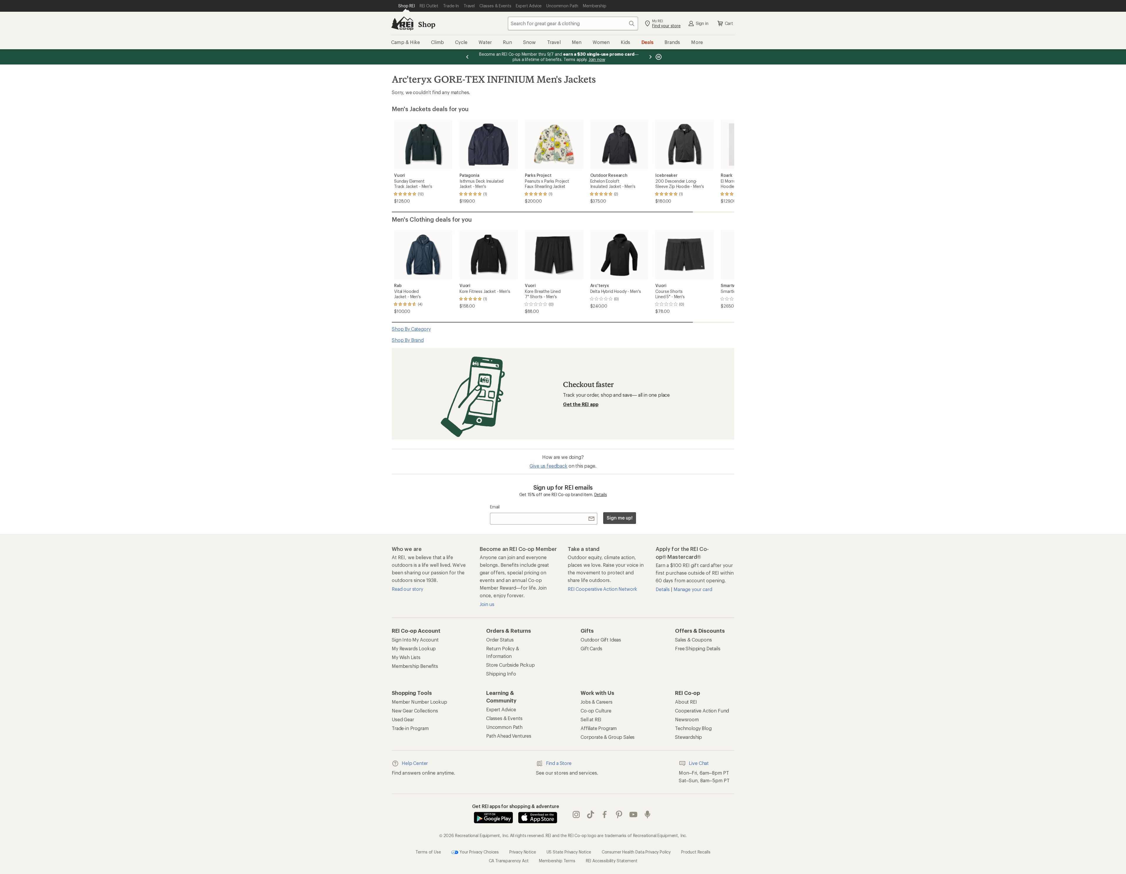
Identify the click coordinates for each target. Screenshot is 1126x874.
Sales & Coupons (693, 639)
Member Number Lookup (419, 702)
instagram (576, 814)
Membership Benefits (415, 666)
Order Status (500, 639)
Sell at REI (591, 719)
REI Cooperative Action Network (602, 589)
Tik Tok (591, 814)
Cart (729, 23)
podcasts (647, 814)
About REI (686, 702)
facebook (605, 814)
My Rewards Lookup (414, 648)
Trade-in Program (410, 728)
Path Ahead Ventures (508, 736)
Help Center (415, 763)
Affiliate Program (599, 728)
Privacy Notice (522, 851)
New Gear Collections (415, 710)
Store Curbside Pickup (510, 665)
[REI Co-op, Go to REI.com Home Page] (402, 23)
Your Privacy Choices (478, 851)
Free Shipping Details (697, 648)
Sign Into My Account (415, 639)
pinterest (619, 814)
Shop (426, 24)
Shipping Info (501, 673)
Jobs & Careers (597, 702)
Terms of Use (428, 851)
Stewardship (688, 737)
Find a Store (559, 763)
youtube (633, 814)
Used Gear (403, 719)
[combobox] (573, 23)
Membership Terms (557, 860)
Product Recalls (695, 851)
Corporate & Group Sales (608, 737)
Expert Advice (501, 709)
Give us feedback (548, 466)
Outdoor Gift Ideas (601, 639)
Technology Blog (693, 728)
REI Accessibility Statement (611, 860)
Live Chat (699, 763)
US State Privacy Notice (569, 851)
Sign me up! (619, 517)
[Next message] (650, 57)
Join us (487, 604)
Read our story (407, 589)
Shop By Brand (408, 340)
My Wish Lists (406, 657)
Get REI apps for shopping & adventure (515, 806)
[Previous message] (467, 57)
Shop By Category (411, 329)
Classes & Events (504, 718)
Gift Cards (591, 648)
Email (495, 506)
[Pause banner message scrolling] (658, 57)
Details (600, 494)
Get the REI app (580, 404)
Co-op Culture (596, 710)
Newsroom (687, 719)
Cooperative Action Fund (702, 710)
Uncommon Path (504, 727)
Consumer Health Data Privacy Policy (636, 851)
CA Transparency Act (509, 860)
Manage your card (693, 589)
